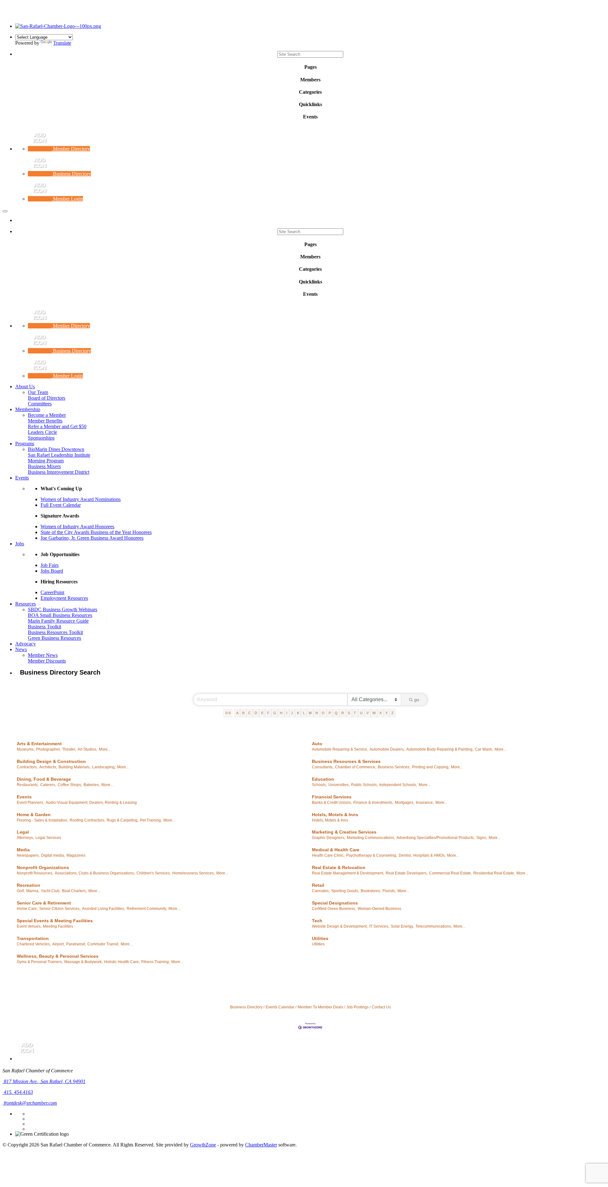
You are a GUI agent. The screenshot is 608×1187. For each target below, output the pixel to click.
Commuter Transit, (103, 944)
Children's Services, (153, 873)
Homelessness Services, (193, 873)
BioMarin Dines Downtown (56, 449)
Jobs (19, 543)
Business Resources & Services (346, 761)
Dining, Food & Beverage (44, 779)
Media (23, 849)
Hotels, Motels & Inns (335, 814)
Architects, (48, 767)
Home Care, (27, 908)
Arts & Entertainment (39, 743)
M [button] (310, 713)
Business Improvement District (58, 472)
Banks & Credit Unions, (332, 802)
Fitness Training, (155, 962)
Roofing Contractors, (87, 820)
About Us (25, 386)
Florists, (389, 891)
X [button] (380, 713)
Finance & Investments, (373, 802)
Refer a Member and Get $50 (57, 426)
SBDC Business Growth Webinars (62, 609)
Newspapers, (28, 855)
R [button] (342, 713)
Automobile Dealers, (387, 749)
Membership (27, 409)
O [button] (323, 713)
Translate (62, 43)
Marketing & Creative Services (344, 832)
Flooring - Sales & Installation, (42, 820)
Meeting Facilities (58, 926)
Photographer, (48, 749)
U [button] (361, 713)
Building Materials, (75, 767)
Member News (43, 655)
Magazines (76, 855)
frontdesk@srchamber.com (30, 1103)
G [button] (274, 713)
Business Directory (246, 1007)
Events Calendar (280, 1007)
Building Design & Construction (51, 761)
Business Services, (394, 767)
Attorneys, (25, 837)
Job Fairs (50, 565)
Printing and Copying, (430, 767)
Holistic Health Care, (122, 962)
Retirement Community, (147, 908)
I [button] (286, 713)
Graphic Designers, (328, 837)
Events (22, 477)
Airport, (58, 944)
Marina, (32, 891)
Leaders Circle (42, 432)
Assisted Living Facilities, (103, 908)
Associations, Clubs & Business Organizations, (95, 873)
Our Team (38, 392)
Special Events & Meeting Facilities (55, 920)
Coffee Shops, (70, 785)
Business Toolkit (44, 626)
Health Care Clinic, (328, 855)
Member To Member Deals (320, 1007)
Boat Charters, (74, 891)
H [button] (281, 713)
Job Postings (357, 1007)
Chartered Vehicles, (34, 944)
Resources (25, 603)
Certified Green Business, (334, 908)
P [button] (330, 713)
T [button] (355, 713)
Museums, (26, 749)
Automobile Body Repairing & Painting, (439, 749)
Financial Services (332, 796)
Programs (24, 443)
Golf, (21, 891)
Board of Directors (46, 398)
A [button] (237, 713)
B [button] (243, 713)
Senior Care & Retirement (44, 902)
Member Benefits (45, 420)
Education (323, 779)
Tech (317, 920)
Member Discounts (47, 660)
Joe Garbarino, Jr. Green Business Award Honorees (92, 538)
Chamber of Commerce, (355, 767)
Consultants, (322, 767)
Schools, (319, 785)
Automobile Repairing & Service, (340, 749)
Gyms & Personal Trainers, (40, 962)
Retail (318, 885)
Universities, (339, 785)
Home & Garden (34, 814)
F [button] (268, 713)
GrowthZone (203, 1144)
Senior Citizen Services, (59, 908)
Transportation (33, 938)
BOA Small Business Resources (60, 615)
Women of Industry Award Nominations (81, 499)
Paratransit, (76, 944)
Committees (40, 403)
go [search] (416, 699)
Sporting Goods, (345, 891)
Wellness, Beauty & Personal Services (57, 956)
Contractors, (27, 767)
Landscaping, (104, 767)
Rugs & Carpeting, (122, 820)
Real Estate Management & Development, (348, 873)
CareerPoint (52, 592)
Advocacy (25, 643)
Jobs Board (52, 571)
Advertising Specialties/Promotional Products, (435, 837)
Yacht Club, (50, 891)
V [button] (367, 713)
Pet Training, (151, 820)
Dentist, (405, 855)
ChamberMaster (261, 1144)
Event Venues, (29, 926)
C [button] (249, 713)
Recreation (28, 885)
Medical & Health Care (335, 849)
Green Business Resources (54, 638)
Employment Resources (64, 598)
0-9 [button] (228, 713)
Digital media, (53, 855)
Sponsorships (41, 438)
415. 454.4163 (18, 1092)
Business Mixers (44, 466)
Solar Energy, (402, 926)
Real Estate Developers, (407, 873)
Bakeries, (92, 785)
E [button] (262, 713)
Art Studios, (87, 749)
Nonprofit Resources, (35, 873)
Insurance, (425, 802)
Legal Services (48, 837)
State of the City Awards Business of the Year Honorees (96, 532)
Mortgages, (404, 802)
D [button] (256, 713)
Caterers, (48, 785)
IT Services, (379, 926)
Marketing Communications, (371, 837)
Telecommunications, (433, 926)
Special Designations (335, 902)
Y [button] (386, 713)
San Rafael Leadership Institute (59, 455)
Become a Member (47, 415)
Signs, (481, 837)
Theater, (69, 749)
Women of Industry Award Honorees (77, 526)
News (21, 649)
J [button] (292, 713)
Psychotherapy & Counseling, (371, 855)
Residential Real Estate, (494, 873)
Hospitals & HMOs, (429, 855)
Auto (317, 743)
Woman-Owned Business (379, 908)
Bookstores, (371, 891)
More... (105, 749)
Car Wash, (484, 749)
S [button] (349, 713)
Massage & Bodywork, (83, 962)
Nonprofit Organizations (43, 867)
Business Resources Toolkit (55, 632)
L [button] (304, 713)
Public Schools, (364, 785)
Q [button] (336, 713)
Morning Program (46, 460)
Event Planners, (30, 802)
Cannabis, (321, 891)
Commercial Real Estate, (450, 873)
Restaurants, (28, 785)
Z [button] (392, 713)
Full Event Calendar (61, 505)
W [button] (374, 713)
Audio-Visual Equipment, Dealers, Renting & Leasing (91, 802)
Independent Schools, (398, 785)
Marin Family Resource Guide (58, 621)
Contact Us (381, 1007)
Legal (23, 832)
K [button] (298, 713)
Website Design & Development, (340, 926)
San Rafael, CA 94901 (45, 1081)
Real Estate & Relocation (338, 867)
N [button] (316, 713)
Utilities (320, 938)
